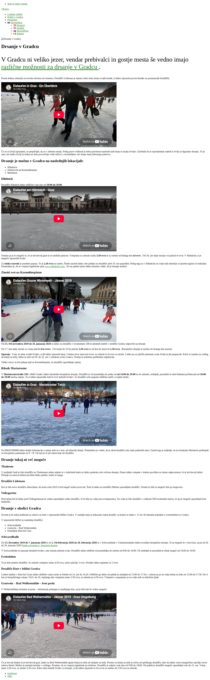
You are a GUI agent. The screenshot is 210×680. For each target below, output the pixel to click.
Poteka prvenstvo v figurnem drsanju (39, 545)
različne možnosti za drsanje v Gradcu (50, 66)
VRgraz (5, 9)
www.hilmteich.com (55, 266)
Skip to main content (17, 3)
